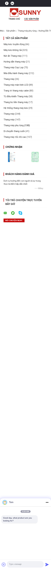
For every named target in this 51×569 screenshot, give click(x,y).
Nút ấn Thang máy (13, 56)
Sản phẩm (10, 31)
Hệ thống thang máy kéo (16, 108)
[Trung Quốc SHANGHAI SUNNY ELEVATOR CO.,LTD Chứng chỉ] (11, 157)
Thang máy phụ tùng (27, 31)
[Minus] (47, 502)
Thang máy (9, 79)
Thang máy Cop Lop (13, 67)
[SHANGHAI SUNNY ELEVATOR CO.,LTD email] (7, 213)
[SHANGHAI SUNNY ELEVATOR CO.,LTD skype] (22, 213)
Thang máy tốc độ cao (15, 137)
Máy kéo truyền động (14, 44)
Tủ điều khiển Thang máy (16, 96)
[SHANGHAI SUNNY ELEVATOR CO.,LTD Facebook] (6, 3)
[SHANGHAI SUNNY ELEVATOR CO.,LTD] (25, 12)
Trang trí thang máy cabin (16, 90)
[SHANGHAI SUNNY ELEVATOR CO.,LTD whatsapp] (14, 213)
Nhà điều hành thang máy (16, 73)
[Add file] (4, 564)
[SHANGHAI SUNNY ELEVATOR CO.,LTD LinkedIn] (12, 3)
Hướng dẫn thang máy (14, 61)
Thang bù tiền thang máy (16, 102)
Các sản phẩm (31, 19)
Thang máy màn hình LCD (16, 85)
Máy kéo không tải (13, 50)
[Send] (47, 564)
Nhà (2, 31)
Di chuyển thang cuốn (14, 131)
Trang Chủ (14, 19)
